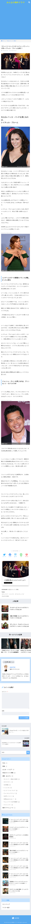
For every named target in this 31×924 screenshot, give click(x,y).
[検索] (28, 752)
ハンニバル (7, 787)
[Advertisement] (15, 23)
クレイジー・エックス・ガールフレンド (13, 594)
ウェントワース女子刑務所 (11, 801)
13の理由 (7, 784)
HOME (16, 918)
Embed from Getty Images (6, 125)
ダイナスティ (8, 782)
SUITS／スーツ (9, 796)
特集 (4, 766)
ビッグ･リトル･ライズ (10, 790)
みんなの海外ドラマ (16, 2)
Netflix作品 (6, 596)
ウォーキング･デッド (10, 793)
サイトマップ (6, 904)
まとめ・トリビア (8, 769)
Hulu (4, 763)
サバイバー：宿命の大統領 (11, 779)
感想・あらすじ (7, 776)
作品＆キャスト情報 (13, 589)
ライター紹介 (6, 907)
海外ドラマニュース (8, 807)
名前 (3, 710)
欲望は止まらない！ (10, 799)
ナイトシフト (8, 804)
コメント (5, 691)
